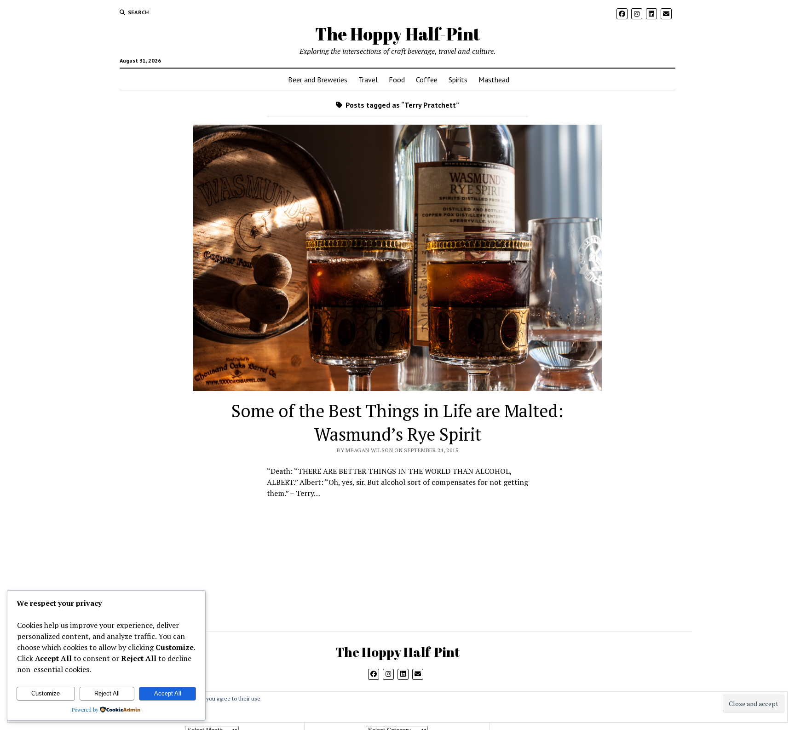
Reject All (107, 693)
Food (397, 79)
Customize (45, 693)
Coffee (427, 79)
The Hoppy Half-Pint (397, 34)
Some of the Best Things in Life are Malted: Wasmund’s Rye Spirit (397, 422)
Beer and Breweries (317, 79)
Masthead (493, 79)
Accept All (167, 693)
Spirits (458, 79)
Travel (368, 79)
